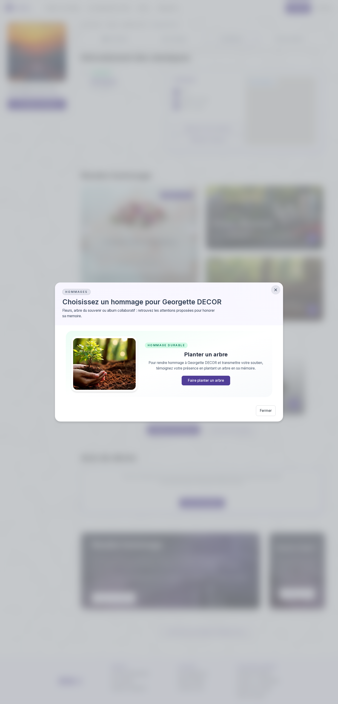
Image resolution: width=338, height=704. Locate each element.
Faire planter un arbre (206, 380)
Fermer (266, 410)
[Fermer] (275, 289)
